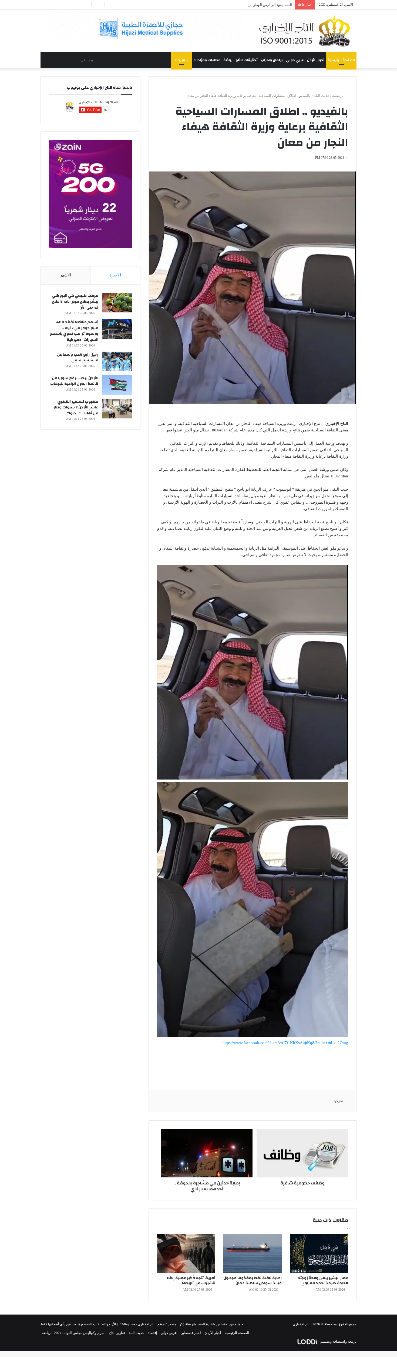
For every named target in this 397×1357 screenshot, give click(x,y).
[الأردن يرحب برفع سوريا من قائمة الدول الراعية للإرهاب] (117, 385)
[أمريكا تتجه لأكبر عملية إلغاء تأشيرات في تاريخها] (186, 1253)
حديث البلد (321, 96)
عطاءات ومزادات (206, 60)
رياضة (228, 60)
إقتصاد (152, 1333)
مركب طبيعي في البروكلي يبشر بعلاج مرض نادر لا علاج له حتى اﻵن (75, 301)
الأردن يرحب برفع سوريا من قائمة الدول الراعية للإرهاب (74, 381)
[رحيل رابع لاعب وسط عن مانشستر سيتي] (117, 361)
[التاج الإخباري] (306, 31)
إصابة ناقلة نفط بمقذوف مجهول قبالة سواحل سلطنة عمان (252, 1281)
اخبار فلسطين (190, 1333)
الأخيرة (115, 275)
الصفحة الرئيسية (341, 60)
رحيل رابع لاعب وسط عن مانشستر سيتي (77, 357)
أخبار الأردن (315, 60)
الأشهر (65, 275)
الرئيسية (338, 96)
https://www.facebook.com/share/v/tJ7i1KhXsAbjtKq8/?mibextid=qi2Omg (285, 1043)
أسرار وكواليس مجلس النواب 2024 (80, 1333)
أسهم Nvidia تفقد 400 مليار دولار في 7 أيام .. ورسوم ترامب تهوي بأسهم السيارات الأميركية (74, 331)
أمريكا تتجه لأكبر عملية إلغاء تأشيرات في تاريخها (190, 1281)
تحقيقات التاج (247, 60)
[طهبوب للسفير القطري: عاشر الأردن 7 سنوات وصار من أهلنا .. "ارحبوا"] (117, 408)
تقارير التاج (117, 1333)
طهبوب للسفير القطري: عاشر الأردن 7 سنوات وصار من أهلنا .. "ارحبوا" (75, 407)
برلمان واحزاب (272, 60)
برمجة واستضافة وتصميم (337, 1341)
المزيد (183, 60)
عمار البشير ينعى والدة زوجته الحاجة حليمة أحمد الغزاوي (323, 1281)
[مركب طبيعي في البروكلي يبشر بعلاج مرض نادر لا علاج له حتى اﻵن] (117, 302)
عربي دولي (295, 60)
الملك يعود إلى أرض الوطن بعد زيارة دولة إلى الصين (254, 5)
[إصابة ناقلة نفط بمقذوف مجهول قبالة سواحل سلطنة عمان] (252, 1253)
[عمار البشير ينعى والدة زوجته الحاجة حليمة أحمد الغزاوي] (319, 1253)
